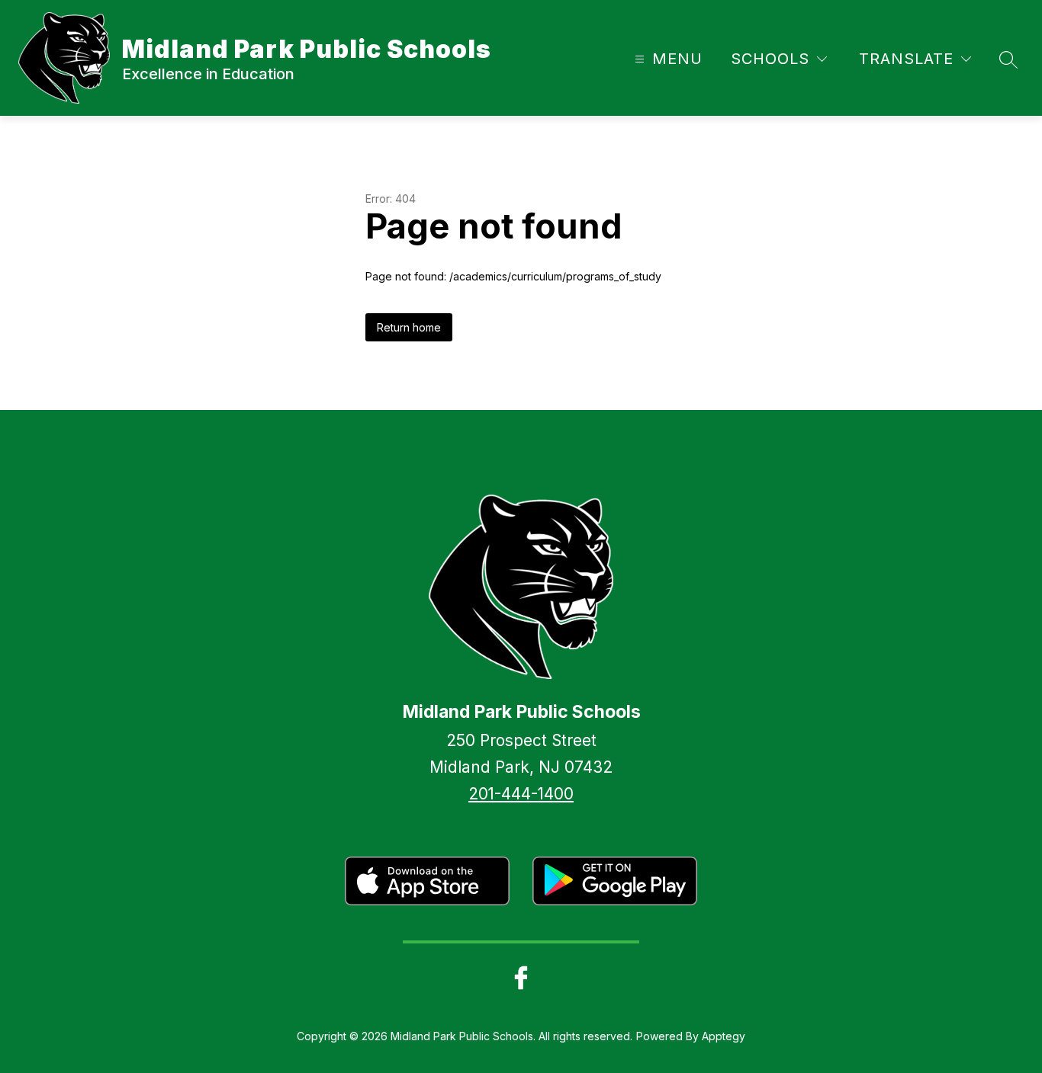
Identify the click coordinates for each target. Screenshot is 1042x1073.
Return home (409, 327)
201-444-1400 (521, 793)
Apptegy (723, 1036)
